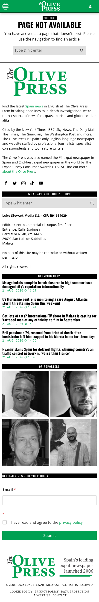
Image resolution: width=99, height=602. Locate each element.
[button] (81, 50)
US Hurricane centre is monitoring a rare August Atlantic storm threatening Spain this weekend (44, 301)
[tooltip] (6, 183)
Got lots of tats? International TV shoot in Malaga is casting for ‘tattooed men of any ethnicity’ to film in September (49, 318)
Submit (49, 535)
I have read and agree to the (46, 522)
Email (9, 489)
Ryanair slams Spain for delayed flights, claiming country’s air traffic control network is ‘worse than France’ (48, 351)
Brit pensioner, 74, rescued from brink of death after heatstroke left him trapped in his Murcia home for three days (48, 335)
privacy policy (71, 522)
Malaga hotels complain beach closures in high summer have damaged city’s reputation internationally (47, 285)
